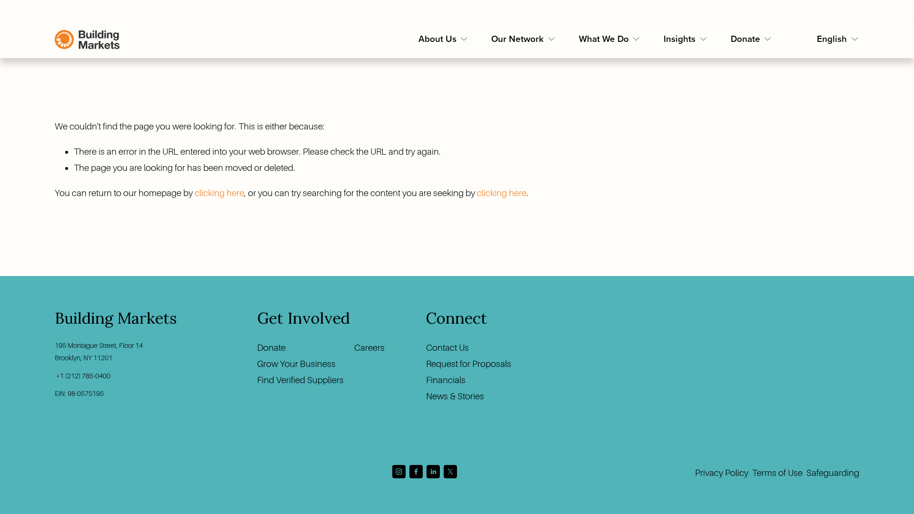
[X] (450, 471)
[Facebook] (416, 471)
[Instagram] (399, 471)
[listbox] (838, 39)
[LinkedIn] (433, 471)
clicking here (219, 193)
